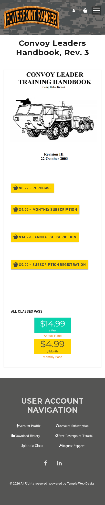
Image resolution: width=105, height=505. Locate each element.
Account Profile (30, 425)
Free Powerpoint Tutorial (76, 435)
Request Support (73, 445)
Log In (47, 290)
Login (74, 10)
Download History (27, 435)
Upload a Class (32, 446)
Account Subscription (74, 425)
